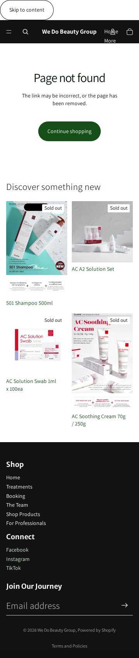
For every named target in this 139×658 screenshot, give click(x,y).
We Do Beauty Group (56, 630)
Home (13, 477)
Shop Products (23, 514)
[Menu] (9, 32)
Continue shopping (69, 131)
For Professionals (26, 523)
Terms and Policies (69, 646)
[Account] (112, 31)
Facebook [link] (17, 549)
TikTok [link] (13, 567)
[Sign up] (125, 605)
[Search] (25, 31)
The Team (17, 504)
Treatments (19, 486)
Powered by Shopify (97, 630)
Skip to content (26, 9)
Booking (15, 495)
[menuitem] (110, 40)
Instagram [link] (18, 558)
